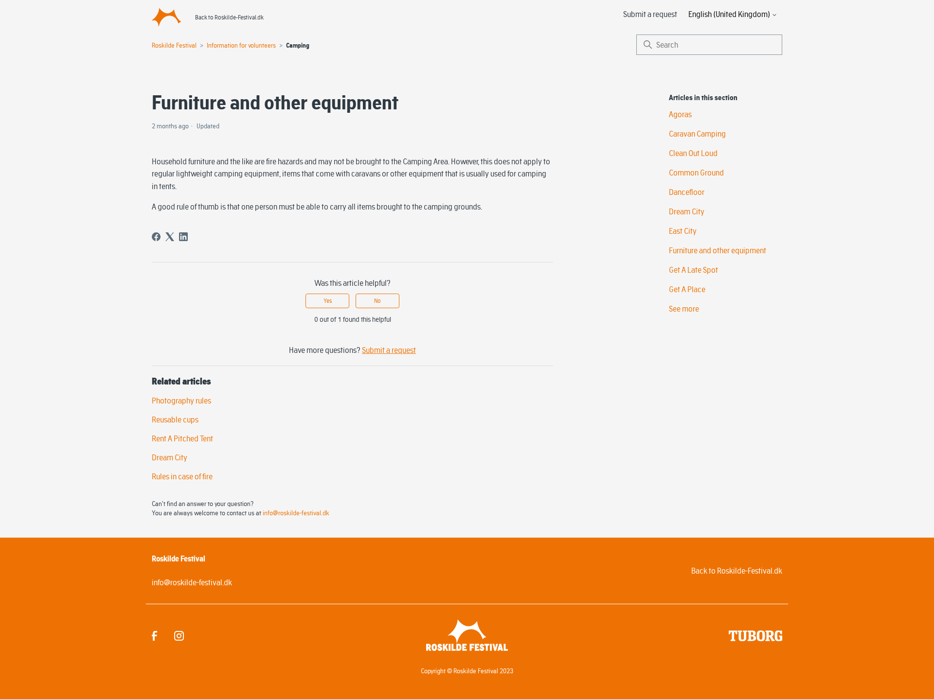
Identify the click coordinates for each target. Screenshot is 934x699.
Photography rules (181, 400)
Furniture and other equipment (717, 250)
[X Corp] (169, 236)
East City (683, 231)
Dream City (169, 457)
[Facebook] (156, 236)
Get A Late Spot (693, 270)
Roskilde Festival (174, 45)
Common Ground (696, 172)
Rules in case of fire (182, 476)
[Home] (166, 17)
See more (684, 309)
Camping (297, 45)
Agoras (680, 114)
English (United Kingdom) (730, 14)
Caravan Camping (697, 134)
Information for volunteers (241, 45)
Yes (327, 300)
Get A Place (687, 289)
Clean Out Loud (693, 153)
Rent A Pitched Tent (182, 438)
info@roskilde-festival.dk (296, 513)
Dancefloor (686, 192)
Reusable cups (175, 419)
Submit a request (650, 14)
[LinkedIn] (183, 236)
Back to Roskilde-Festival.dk (229, 17)
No (377, 300)
